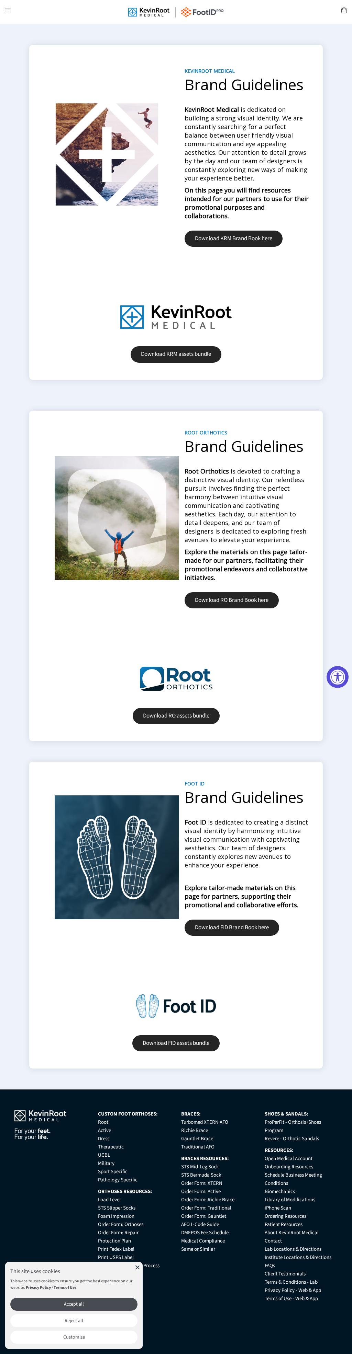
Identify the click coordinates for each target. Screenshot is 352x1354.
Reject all (74, 1320)
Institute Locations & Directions (298, 1257)
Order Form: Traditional (206, 1208)
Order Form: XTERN (201, 1183)
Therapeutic (111, 1147)
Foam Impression (116, 1216)
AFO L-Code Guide (200, 1224)
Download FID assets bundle (176, 1043)
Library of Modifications (290, 1199)
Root (103, 1122)
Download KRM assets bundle (176, 354)
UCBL (104, 1155)
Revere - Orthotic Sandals (292, 1138)
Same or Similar (198, 1249)
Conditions (276, 1183)
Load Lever (109, 1199)
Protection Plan (114, 1241)
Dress (103, 1138)
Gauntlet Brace (197, 1138)
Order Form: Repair (118, 1232)
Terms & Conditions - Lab (291, 1282)
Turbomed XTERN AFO (204, 1122)
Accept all (74, 1304)
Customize (74, 1337)
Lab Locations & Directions (293, 1249)
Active (104, 1130)
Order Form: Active (201, 1191)
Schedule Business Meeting (293, 1175)
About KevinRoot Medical (292, 1232)
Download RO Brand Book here (231, 600)
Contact (273, 1241)
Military (106, 1163)
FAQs (270, 1265)
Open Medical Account (288, 1158)
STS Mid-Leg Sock (200, 1166)
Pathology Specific (118, 1179)
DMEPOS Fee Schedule (205, 1232)
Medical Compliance (203, 1241)
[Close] (137, 1267)
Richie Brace (194, 1130)
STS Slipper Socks (116, 1208)
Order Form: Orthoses (120, 1224)
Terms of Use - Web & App (291, 1298)
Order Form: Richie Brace (207, 1199)
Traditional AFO (197, 1147)
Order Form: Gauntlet (203, 1216)
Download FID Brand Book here (232, 927)
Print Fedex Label (116, 1249)
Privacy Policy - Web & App (293, 1290)
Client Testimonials (285, 1273)
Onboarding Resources (289, 1166)
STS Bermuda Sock (201, 1175)
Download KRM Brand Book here (233, 238)
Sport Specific (113, 1171)
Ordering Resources (285, 1216)
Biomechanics (280, 1191)
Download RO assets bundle (176, 716)
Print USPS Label (116, 1257)
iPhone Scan (278, 1208)
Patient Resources (283, 1224)
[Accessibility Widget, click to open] (338, 677)
